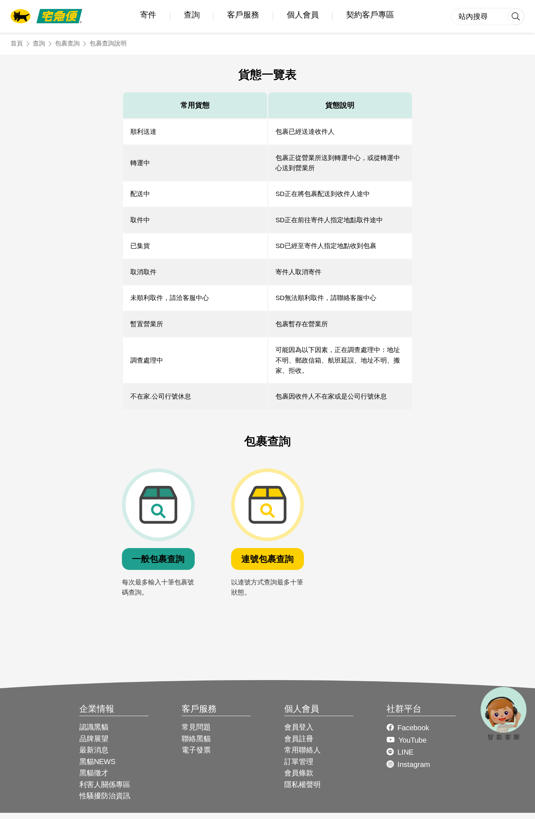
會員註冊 (298, 738)
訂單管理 (298, 761)
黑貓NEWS (97, 761)
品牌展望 (93, 738)
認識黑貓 (93, 727)
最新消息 (93, 750)
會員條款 (298, 772)
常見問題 (196, 727)
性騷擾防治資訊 (104, 795)
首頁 (17, 43)
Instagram (413, 764)
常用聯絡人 (302, 750)
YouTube (413, 740)
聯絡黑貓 (196, 738)
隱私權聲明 (302, 784)
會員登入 (298, 727)
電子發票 (196, 750)
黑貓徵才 (93, 772)
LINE (405, 752)
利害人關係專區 (104, 784)
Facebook (413, 727)
